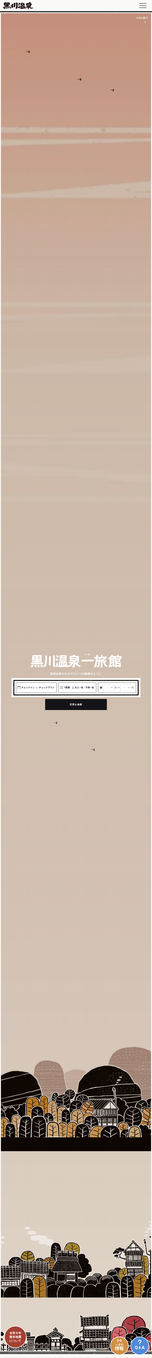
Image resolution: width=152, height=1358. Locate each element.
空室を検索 (76, 704)
